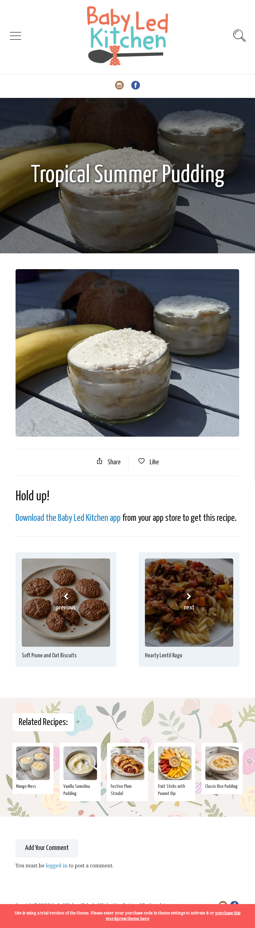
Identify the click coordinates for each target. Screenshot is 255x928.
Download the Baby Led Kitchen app (68, 518)
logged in (56, 866)
